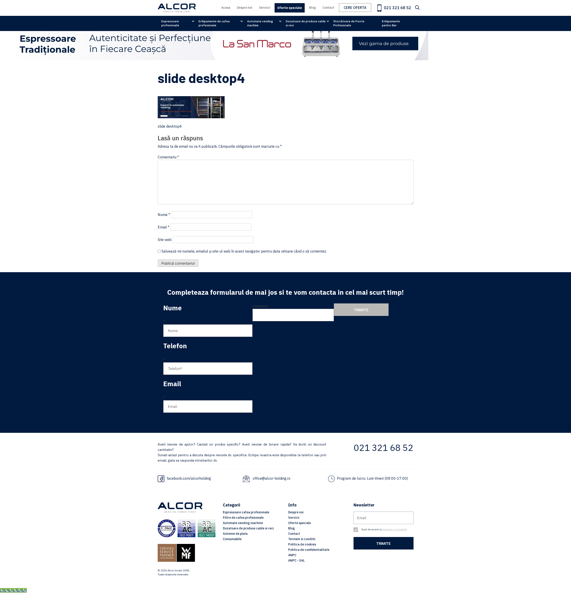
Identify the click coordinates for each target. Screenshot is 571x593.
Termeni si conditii (301, 539)
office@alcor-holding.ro (271, 478)
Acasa (225, 8)
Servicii (264, 8)
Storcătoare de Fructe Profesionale (348, 23)
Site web (165, 239)
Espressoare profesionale (170, 23)
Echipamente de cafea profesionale (214, 23)
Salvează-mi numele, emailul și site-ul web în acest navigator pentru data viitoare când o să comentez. (244, 251)
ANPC (292, 555)
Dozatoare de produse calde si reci (306, 23)
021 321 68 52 (397, 7)
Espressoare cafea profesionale (246, 512)
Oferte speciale (289, 8)
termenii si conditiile (395, 529)
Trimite (361, 310)
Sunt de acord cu (384, 529)
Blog (312, 8)
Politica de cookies (302, 544)
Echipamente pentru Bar (391, 23)
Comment (260, 306)
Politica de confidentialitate (308, 550)
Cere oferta (355, 7)
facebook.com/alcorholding (189, 478)
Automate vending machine (260, 23)
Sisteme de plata (235, 534)
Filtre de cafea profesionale (243, 518)
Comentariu (168, 157)
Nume (164, 214)
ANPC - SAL (296, 560)
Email (163, 227)
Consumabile (232, 539)
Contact (328, 8)
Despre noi (244, 8)
